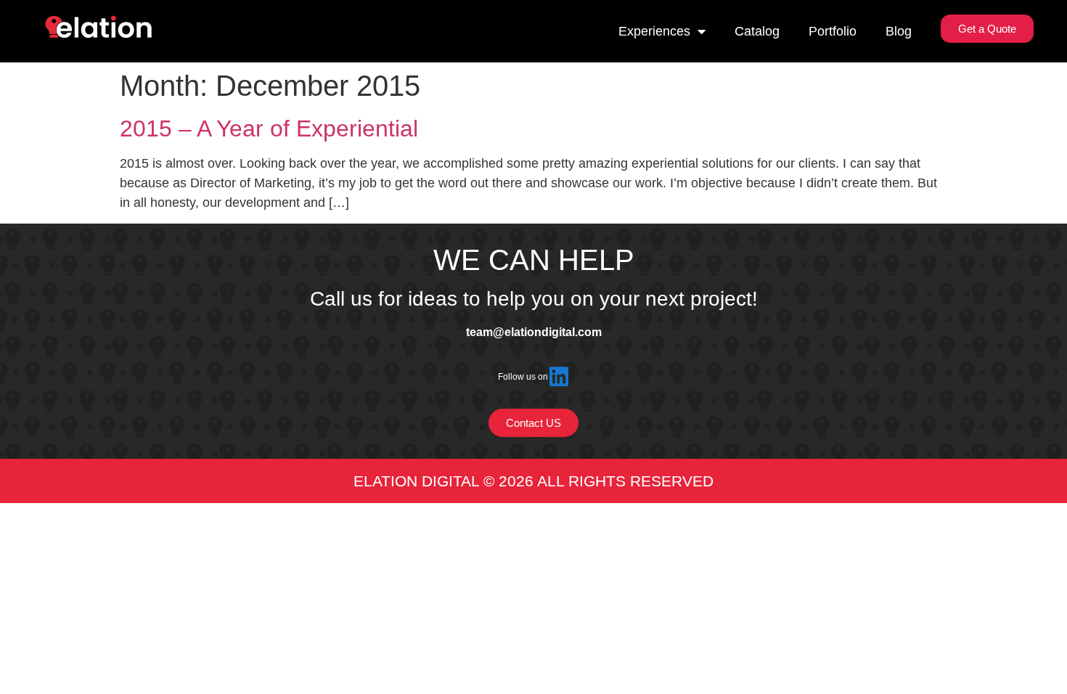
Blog (899, 31)
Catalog (757, 31)
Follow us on (523, 377)
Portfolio (833, 31)
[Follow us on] (559, 377)
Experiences (654, 31)
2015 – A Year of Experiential (269, 128)
